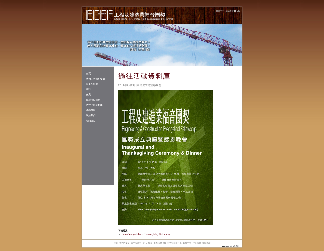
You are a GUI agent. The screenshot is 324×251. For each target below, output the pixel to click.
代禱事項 (91, 110)
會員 (88, 94)
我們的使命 (124, 242)
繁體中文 (220, 10)
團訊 (88, 89)
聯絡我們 (91, 115)
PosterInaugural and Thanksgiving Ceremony (146, 234)
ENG (237, 10)
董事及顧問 (92, 83)
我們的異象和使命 (95, 78)
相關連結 (91, 120)
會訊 (145, 242)
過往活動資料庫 (94, 104)
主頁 (88, 73)
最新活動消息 (93, 99)
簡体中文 (230, 10)
